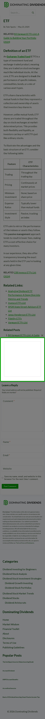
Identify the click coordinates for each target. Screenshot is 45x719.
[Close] (42, 335)
